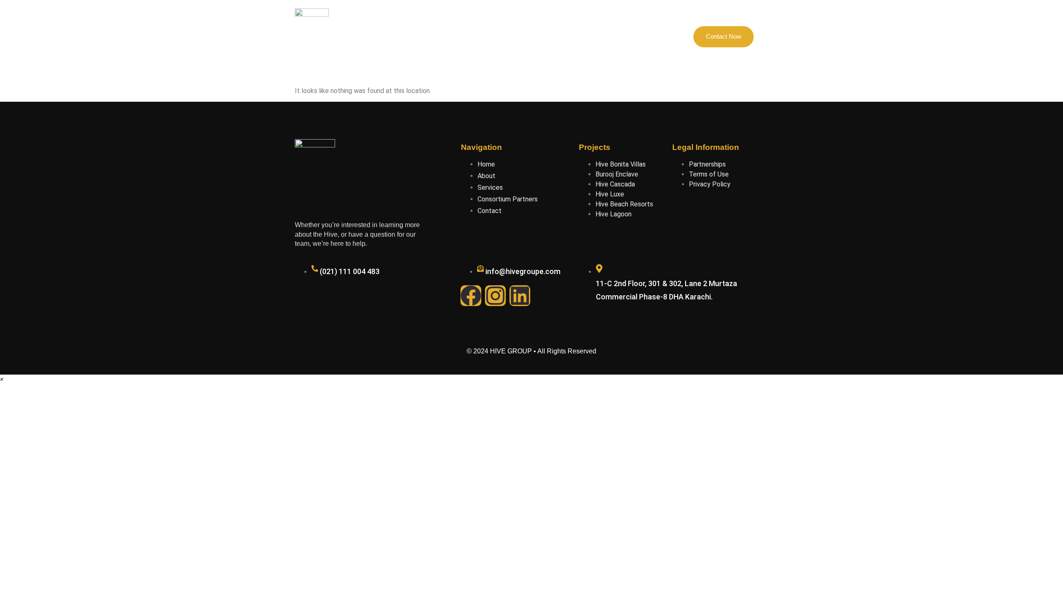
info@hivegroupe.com (523, 271)
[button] (1, 379)
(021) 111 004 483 (350, 271)
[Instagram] (495, 295)
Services (582, 36)
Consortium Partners (527, 36)
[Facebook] (470, 295)
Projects (472, 36)
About (438, 36)
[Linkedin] (519, 295)
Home (406, 36)
